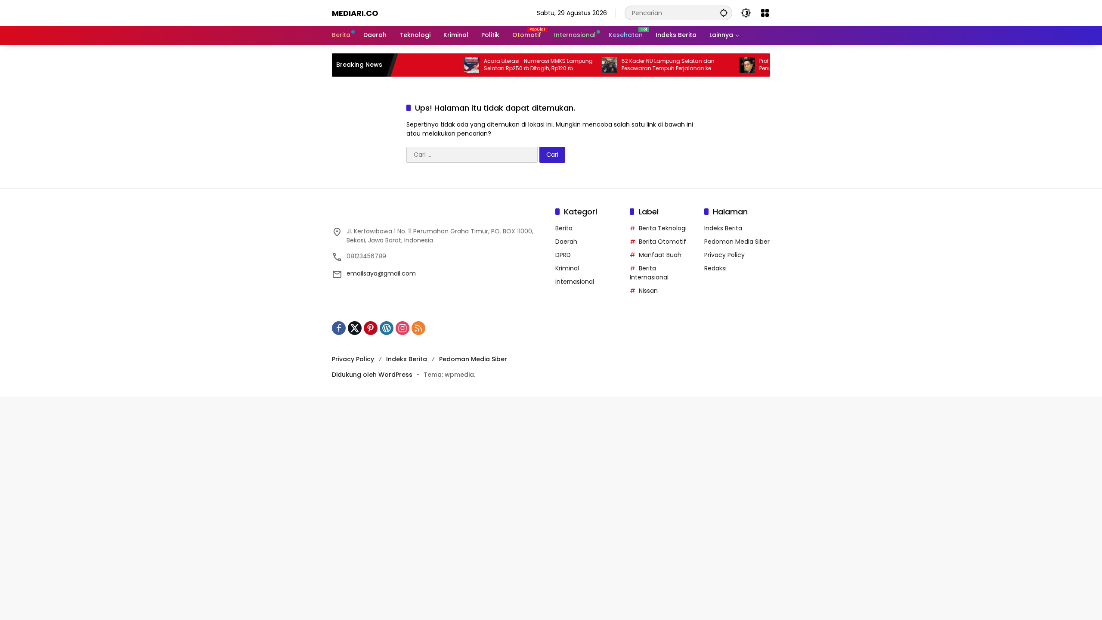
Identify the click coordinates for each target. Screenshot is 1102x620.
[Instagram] (402, 328)
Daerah (566, 241)
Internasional (574, 281)
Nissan (648, 290)
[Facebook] (339, 328)
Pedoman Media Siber (737, 241)
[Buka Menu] (765, 13)
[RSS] (418, 328)
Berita (564, 228)
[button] (723, 13)
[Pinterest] (371, 328)
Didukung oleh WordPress (372, 374)
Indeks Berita (723, 228)
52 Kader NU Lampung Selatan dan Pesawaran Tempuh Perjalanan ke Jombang (652, 65)
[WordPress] (386, 328)
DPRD (563, 255)
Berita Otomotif (662, 241)
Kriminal (567, 268)
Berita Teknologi (663, 228)
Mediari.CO (355, 13)
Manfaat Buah (660, 255)
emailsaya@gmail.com (381, 273)
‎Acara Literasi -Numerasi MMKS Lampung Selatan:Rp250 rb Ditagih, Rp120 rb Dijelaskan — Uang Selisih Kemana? (522, 65)
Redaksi (715, 268)
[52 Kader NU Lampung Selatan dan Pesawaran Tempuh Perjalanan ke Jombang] (594, 65)
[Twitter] (355, 328)
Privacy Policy (724, 255)
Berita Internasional (649, 273)
